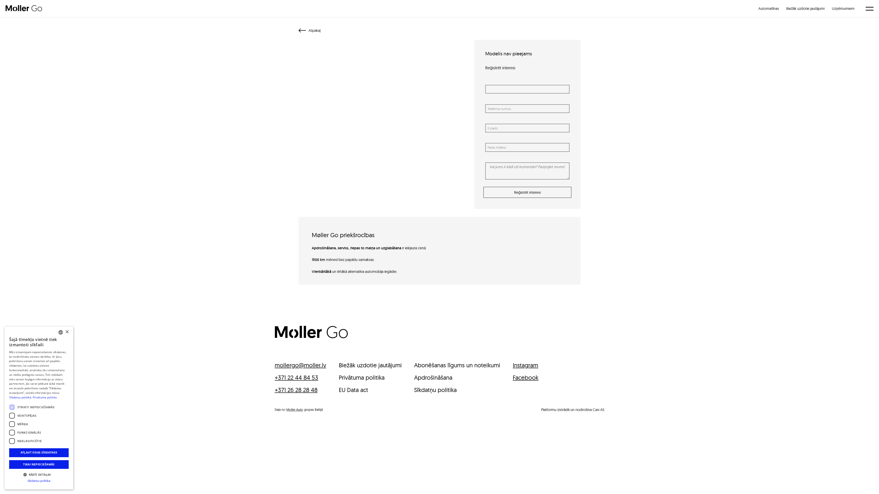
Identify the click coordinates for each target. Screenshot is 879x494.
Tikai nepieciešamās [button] (39, 464)
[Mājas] (311, 337)
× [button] (67, 332)
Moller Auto (294, 410)
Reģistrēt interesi (527, 192)
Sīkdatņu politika (38, 481)
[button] (39, 474)
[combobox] (60, 332)
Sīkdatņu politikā (20, 397)
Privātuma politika (45, 397)
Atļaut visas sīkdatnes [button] (39, 452)
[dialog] (39, 408)
